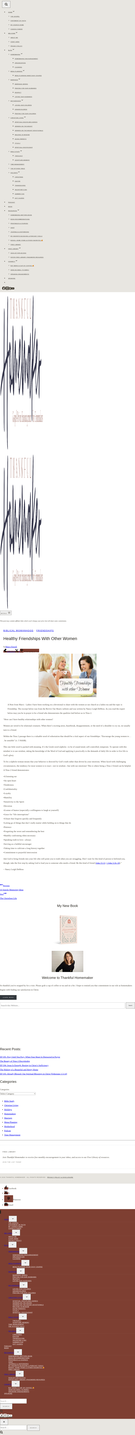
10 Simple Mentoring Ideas (11, 888)
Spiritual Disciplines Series (26, 122)
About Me (14, 37)
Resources (9, 1353)
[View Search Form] (6, 4)
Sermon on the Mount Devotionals (29, 130)
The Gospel (15, 16)
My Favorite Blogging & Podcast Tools (26, 236)
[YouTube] (12, 289)
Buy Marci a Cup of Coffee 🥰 (22, 265)
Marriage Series (21, 84)
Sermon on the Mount (23, 126)
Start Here (15, 41)
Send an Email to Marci (20, 270)
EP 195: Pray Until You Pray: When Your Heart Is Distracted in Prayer (30, 1057)
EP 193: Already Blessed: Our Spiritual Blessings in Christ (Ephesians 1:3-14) (33, 1074)
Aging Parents (20, 139)
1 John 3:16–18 (112, 863)
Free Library (16, 244)
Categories (4, 1089)
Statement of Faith (18, 20)
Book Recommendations (20, 219)
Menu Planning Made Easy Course (28, 75)
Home (6, 1219)
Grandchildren (21, 109)
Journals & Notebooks (20, 232)
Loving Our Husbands (23, 96)
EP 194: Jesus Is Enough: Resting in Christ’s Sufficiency (24, 1065)
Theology (19, 156)
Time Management (17, 164)
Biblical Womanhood (18, 630)
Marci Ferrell (11, 647)
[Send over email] (6, 1205)
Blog (6, 1245)
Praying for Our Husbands (25, 88)
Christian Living (11, 1105)
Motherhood (9, 1126)
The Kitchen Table (18, 168)
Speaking (11, 278)
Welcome (8, 1233)
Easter (17, 181)
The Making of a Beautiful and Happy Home (19, 1069)
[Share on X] (6, 1193)
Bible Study (9, 1101)
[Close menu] (0, 1212)
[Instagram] (7, 289)
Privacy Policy (16, 46)
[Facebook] (3, 289)
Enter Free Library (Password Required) (27, 257)
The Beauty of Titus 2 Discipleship (15, 1061)
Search (130, 1005)
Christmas (19, 177)
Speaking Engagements (20, 274)
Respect (18, 92)
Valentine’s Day (21, 189)
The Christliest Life (8, 896)
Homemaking (10, 1114)
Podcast (11, 202)
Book (10, 206)
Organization (20, 63)
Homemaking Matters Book (21, 215)
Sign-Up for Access (18, 253)
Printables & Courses (19, 223)
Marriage (8, 1118)
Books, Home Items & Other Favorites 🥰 (27, 240)
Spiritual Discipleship (24, 147)
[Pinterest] (10, 289)
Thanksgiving (20, 185)
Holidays (8, 1109)
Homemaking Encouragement (26, 58)
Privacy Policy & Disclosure (60, 1177)
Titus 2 (17, 143)
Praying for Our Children (25, 113)
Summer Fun (19, 194)
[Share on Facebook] (6, 1188)
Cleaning (18, 67)
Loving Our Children (23, 105)
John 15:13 (100, 863)
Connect (8, 1384)
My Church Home (17, 25)
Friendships (45, 630)
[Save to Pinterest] (8, 1198)
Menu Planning (10, 1122)
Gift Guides (19, 198)
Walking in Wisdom (22, 134)
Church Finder (16, 29)
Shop (13, 227)
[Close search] (4, 1422)
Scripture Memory (22, 160)
